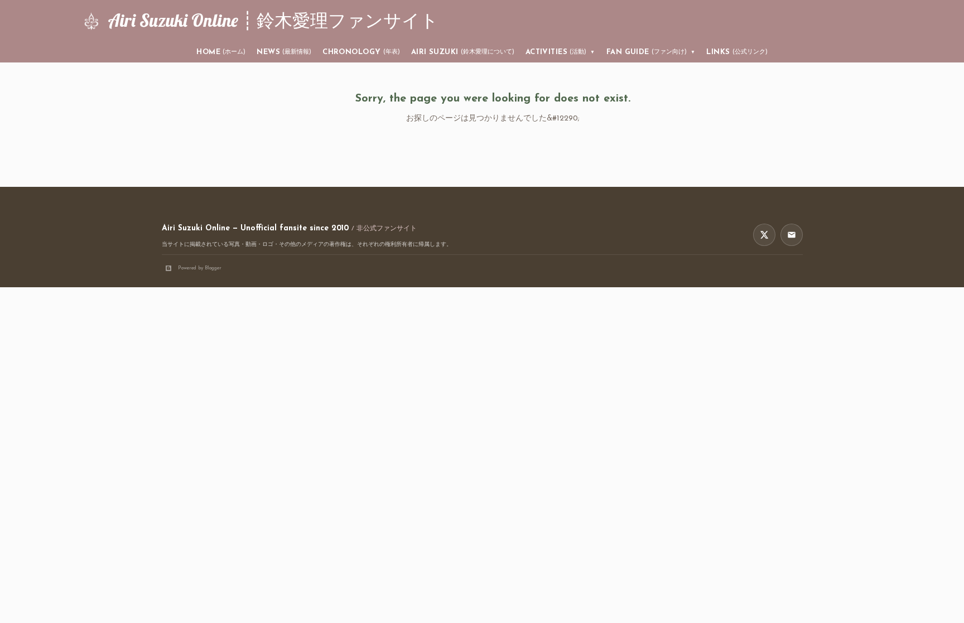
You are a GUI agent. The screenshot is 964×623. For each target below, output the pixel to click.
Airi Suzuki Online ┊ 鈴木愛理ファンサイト (273, 20)
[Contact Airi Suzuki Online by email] (791, 235)
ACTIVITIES (560, 52)
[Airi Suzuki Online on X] (764, 235)
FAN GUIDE (651, 52)
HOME (220, 52)
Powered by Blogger (199, 268)
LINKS (736, 52)
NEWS (284, 52)
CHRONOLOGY (361, 52)
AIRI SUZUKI (462, 52)
